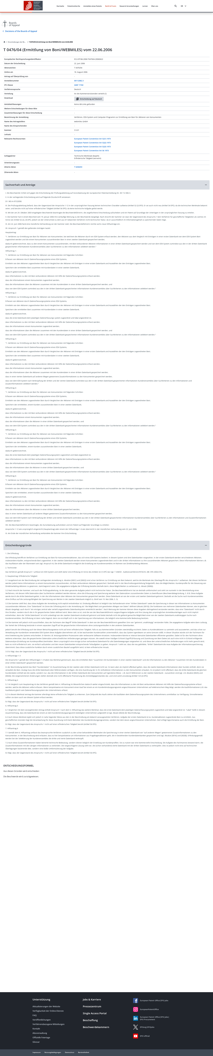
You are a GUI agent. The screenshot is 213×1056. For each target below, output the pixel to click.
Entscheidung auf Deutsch (91, 99)
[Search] (175, 6)
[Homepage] (4, 42)
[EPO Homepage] (33, 6)
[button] (106, 184)
